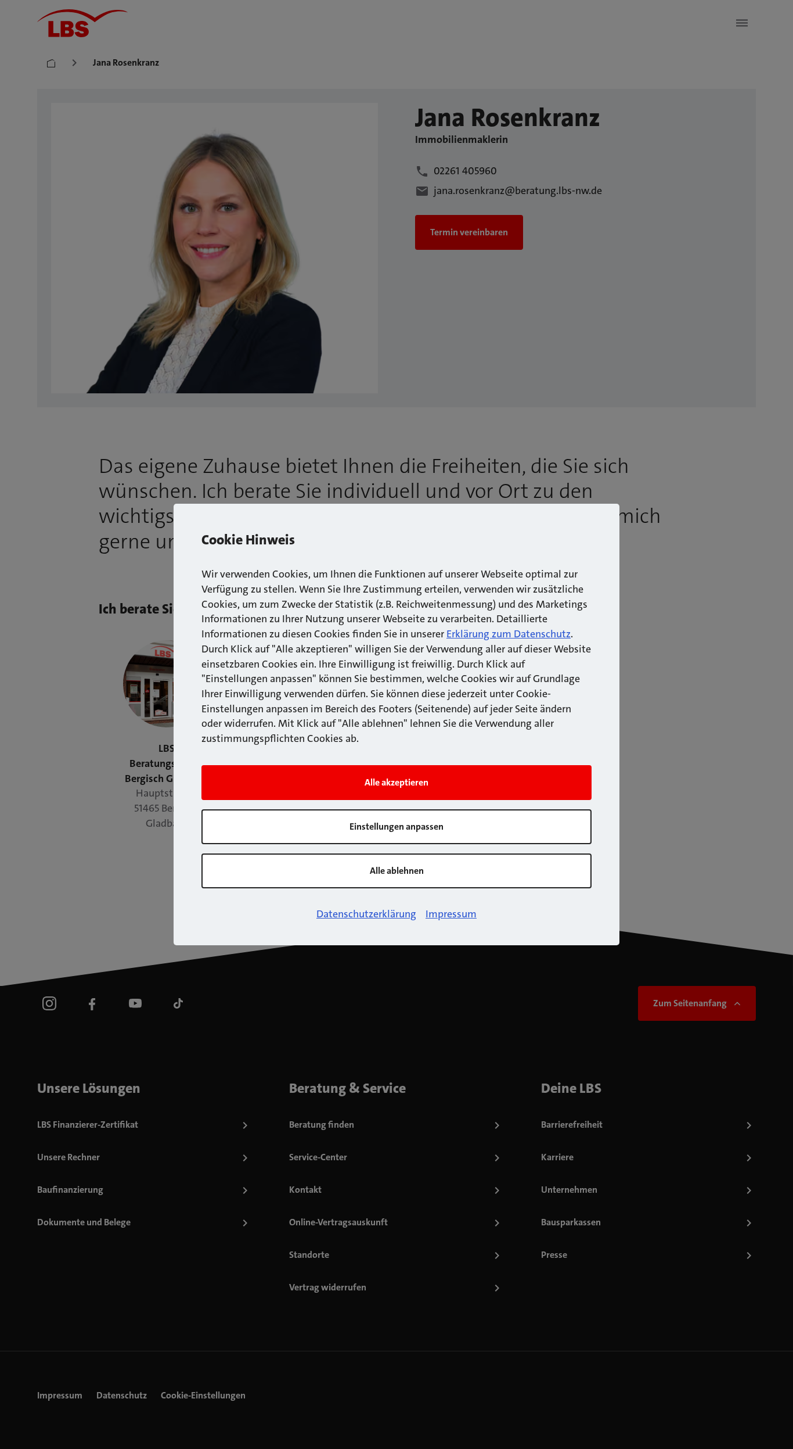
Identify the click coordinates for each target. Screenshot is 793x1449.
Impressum (451, 914)
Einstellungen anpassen (396, 826)
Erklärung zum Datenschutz (508, 634)
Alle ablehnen (397, 871)
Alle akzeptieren (396, 782)
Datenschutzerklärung (366, 914)
